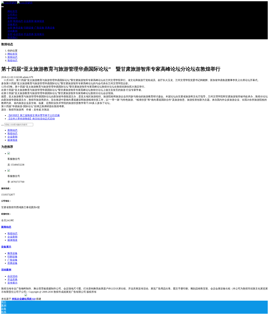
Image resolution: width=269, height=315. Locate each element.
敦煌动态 (12, 60)
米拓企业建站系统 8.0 (23, 299)
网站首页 (12, 11)
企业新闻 (12, 136)
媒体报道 (12, 140)
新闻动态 (12, 57)
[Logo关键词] (134, 3)
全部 (9, 21)
